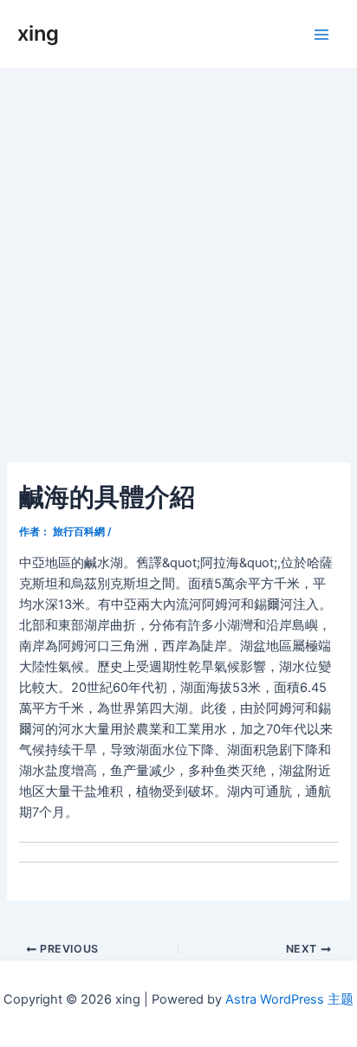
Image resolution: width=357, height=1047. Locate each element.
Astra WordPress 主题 (289, 999)
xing (38, 33)
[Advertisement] (178, 256)
